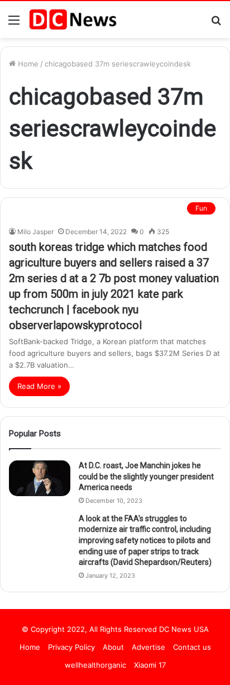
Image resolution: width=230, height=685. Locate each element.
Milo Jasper (35, 231)
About (113, 647)
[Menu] (14, 23)
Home (27, 63)
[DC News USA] (72, 19)
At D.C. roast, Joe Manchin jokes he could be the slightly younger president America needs (146, 476)
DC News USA (184, 629)
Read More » (39, 386)
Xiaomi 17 (150, 664)
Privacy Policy (71, 647)
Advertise (148, 647)
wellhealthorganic (95, 664)
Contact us (192, 647)
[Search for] (216, 23)
